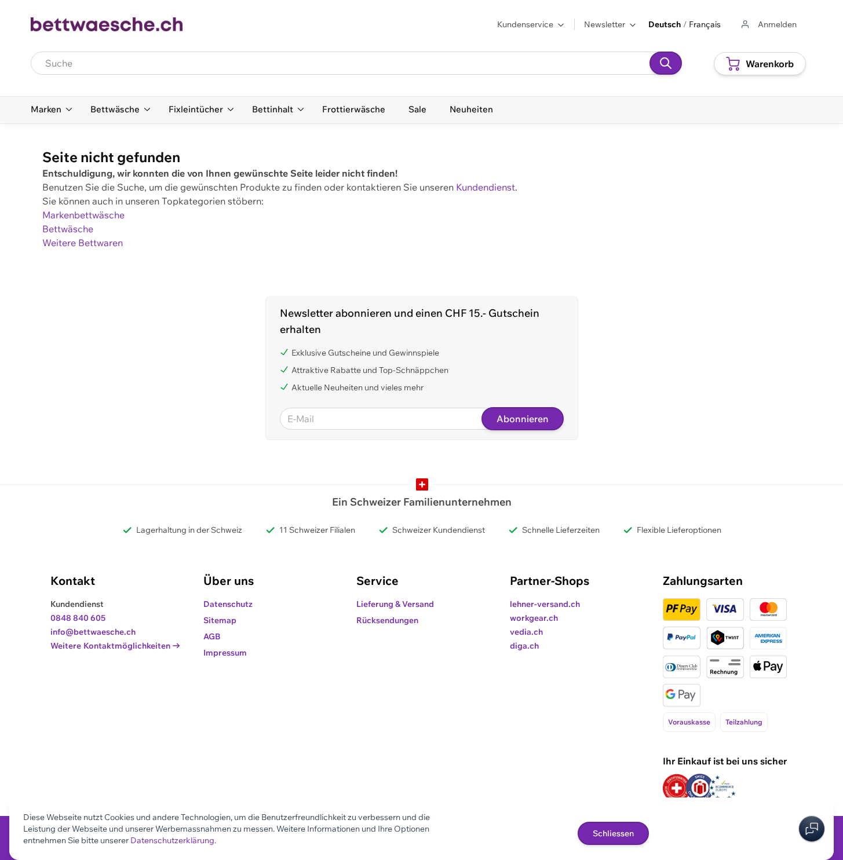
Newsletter (604, 24)
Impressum (225, 652)
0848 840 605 (77, 618)
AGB (212, 636)
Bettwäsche (67, 229)
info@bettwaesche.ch (93, 632)
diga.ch (524, 646)
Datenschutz (228, 604)
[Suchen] (665, 63)
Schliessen (613, 833)
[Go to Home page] (107, 24)
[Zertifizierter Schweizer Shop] (677, 788)
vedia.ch (526, 632)
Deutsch (664, 24)
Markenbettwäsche (83, 215)
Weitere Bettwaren (82, 242)
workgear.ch (534, 618)
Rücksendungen (387, 620)
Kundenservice (525, 24)
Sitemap (219, 620)
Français (705, 24)
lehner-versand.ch (545, 604)
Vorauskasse (689, 722)
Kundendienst (485, 187)
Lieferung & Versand (395, 604)
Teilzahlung (743, 722)
